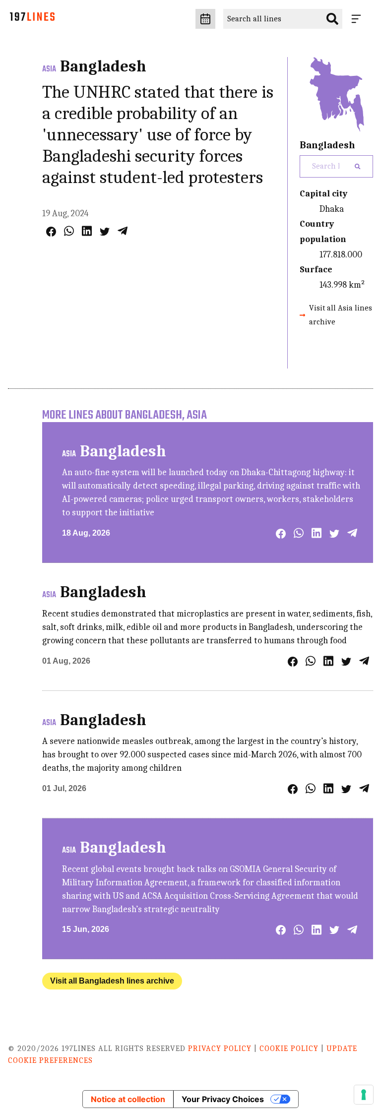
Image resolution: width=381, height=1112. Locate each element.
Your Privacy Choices (223, 1099)
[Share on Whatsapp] (69, 231)
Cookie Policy (288, 1048)
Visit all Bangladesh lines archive (112, 981)
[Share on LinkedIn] (87, 231)
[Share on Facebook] (51, 232)
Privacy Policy (220, 1048)
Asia (49, 69)
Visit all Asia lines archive (340, 315)
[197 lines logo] (32, 19)
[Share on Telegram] (122, 231)
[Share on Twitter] (105, 232)
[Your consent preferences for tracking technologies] (363, 1094)
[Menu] (358, 19)
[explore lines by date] (205, 19)
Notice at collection (128, 1099)
